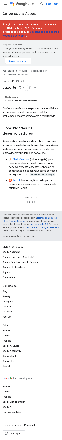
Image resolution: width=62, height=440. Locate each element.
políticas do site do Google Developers (41, 227)
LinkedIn (7, 306)
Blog (5, 291)
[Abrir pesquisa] (42, 4)
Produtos (23, 71)
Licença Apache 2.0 (39, 224)
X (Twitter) (8, 311)
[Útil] (17, 81)
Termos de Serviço (12, 425)
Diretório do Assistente (14, 267)
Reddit (16, 180)
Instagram (8, 301)
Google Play (8, 361)
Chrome (7, 335)
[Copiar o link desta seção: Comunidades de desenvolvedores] (36, 134)
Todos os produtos (12, 412)
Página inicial (8, 71)
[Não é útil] (22, 81)
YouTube (7, 316)
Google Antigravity (12, 351)
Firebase (7, 340)
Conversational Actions (19, 14)
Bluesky (6, 296)
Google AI (7, 407)
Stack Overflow (21, 159)
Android (6, 330)
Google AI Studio (11, 346)
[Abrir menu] (5, 4)
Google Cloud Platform (14, 402)
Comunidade (9, 277)
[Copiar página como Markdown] (30, 88)
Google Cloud (9, 356)
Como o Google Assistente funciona (20, 262)
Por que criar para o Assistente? (18, 257)
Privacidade (30, 425)
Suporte (7, 272)
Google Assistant (39, 71)
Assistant (32, 4)
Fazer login (52, 4)
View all (6, 366)
